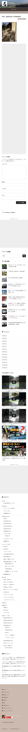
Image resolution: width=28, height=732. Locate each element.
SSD (6, 632)
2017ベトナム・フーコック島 (10, 589)
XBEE (5, 607)
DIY (3, 501)
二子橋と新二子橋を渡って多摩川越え (16, 271)
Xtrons (5, 610)
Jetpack (6, 535)
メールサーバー (8, 637)
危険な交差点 (8, 563)
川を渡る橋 (7, 568)
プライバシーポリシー (8, 710)
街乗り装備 (6, 556)
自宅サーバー (5, 615)
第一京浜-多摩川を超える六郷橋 (15, 277)
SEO (5, 518)
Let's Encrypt (8, 647)
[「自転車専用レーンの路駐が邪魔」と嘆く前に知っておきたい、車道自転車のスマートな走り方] (14, 432)
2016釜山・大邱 (7, 587)
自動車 (3, 605)
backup (6, 627)
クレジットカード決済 (8, 508)
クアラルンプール (7, 594)
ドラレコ (5, 612)
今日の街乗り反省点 (8, 554)
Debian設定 (6, 625)
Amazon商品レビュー (8, 503)
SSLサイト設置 (7, 645)
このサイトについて (7, 708)
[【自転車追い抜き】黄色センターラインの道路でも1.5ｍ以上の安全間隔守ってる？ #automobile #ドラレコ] (14, 382)
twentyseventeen (7, 526)
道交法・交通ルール (8, 559)
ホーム (4, 689)
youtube (5, 549)
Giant (5, 546)
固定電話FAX (6, 513)
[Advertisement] (14, 99)
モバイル (5, 510)
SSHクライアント (7, 643)
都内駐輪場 (6, 574)
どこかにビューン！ (8, 599)
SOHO (3, 506)
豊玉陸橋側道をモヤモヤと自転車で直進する (11, 666)
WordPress (4, 516)
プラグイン (6, 533)
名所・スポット (8, 566)
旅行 (3, 577)
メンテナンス (6, 551)
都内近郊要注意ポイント (9, 561)
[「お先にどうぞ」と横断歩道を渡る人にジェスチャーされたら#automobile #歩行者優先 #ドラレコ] (14, 399)
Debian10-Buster (7, 617)
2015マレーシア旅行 (8, 584)
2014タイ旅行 (7, 579)
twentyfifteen (6, 521)
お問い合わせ (6, 705)
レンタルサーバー (7, 538)
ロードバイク (5, 544)
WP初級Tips (6, 531)
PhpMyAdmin (8, 630)
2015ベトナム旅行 (7, 582)
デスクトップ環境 (9, 635)
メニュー (15, 9)
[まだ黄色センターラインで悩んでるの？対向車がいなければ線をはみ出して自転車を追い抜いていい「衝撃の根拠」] (14, 449)
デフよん (11, 3)
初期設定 (5, 541)
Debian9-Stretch (7, 622)
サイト (3, 195)
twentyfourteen (7, 523)
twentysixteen (6, 528)
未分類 (3, 602)
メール (4, 188)
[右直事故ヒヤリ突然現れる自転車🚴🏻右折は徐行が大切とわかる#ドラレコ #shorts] (14, 415)
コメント (4, 164)
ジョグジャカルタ (7, 597)
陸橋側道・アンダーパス (10, 571)
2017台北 (6, 592)
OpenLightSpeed (7, 640)
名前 (3, 182)
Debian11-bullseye (7, 620)
